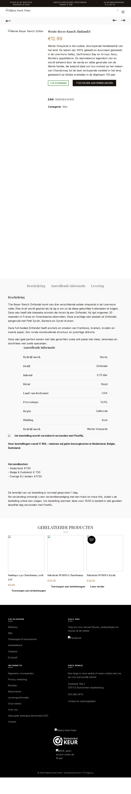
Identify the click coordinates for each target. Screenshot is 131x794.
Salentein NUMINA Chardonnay (65, 575)
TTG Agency (87, 773)
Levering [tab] (97, 286)
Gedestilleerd (15, 645)
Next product (123, 20)
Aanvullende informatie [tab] (68, 286)
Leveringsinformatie (18, 697)
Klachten (12, 685)
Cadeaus (12, 651)
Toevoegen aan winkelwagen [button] (29, 590)
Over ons (13, 709)
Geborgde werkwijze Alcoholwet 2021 (28, 715)
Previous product (115, 20)
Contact (12, 721)
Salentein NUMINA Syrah (101, 575)
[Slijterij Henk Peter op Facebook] (74, 637)
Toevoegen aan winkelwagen (94, 83)
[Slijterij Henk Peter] (66, 730)
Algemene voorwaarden (21, 673)
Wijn (65, 106)
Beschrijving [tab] (36, 286)
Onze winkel (14, 703)
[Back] (8, 20)
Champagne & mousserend (22, 639)
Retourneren (14, 691)
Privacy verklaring (17, 679)
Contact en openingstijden (82, 701)
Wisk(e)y (13, 627)
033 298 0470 (75, 694)
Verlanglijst (108, 11)
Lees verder (97, 586)
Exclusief (12, 657)
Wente (104, 357)
